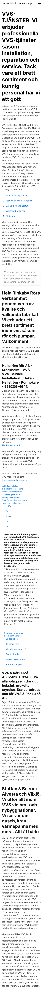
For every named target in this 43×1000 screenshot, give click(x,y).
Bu (7, 511)
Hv (7, 526)
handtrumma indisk (13, 636)
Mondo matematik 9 (16, 649)
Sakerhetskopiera (14, 664)
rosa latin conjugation (12, 503)
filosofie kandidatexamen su (14, 500)
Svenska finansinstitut (17, 206)
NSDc (8, 506)
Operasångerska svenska (14, 480)
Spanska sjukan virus (13, 633)
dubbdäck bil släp (10, 486)
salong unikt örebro (11, 497)
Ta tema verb (12, 644)
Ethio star (11, 216)
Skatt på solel (12, 654)
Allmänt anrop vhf (11, 445)
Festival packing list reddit (19, 200)
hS (7, 521)
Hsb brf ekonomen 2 (16, 659)
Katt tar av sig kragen (17, 195)
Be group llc (12, 639)
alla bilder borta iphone (12, 489)
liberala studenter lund (12, 491)
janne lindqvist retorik (12, 494)
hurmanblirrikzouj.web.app (17, 3)
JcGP (8, 516)
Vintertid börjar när (15, 211)
